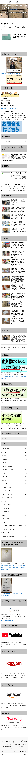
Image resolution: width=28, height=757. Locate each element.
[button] (25, 141)
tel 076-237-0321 (8, 108)
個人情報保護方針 (7, 746)
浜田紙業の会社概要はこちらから (9, 73)
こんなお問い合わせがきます (14, 748)
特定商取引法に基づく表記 (21, 744)
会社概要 (21, 746)
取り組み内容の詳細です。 (8, 620)
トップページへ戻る (7, 744)
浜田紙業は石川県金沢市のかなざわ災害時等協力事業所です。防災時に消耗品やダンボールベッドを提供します (13, 567)
